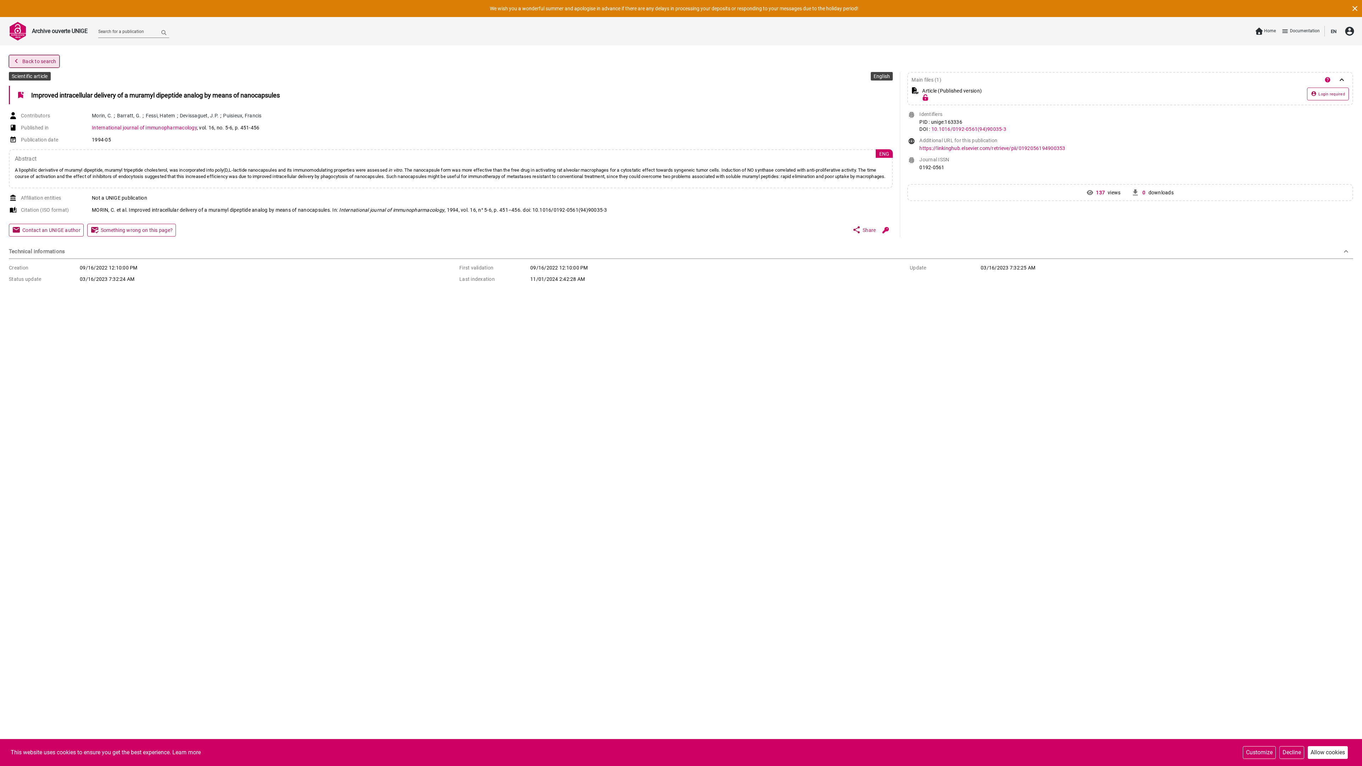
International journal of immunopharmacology (144, 128)
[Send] (164, 32)
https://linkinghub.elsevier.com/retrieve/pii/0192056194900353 (992, 148)
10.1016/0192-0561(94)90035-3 (968, 129)
